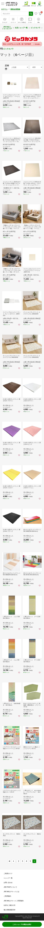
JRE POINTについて (10, 887)
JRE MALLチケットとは (11, 891)
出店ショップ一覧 (21, 28)
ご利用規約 (7, 896)
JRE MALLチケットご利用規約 (14, 901)
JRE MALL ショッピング (7, 27)
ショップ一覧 (8, 878)
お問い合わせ (8, 882)
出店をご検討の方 (9, 905)
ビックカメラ (35, 28)
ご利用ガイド (8, 873)
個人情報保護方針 (9, 910)
